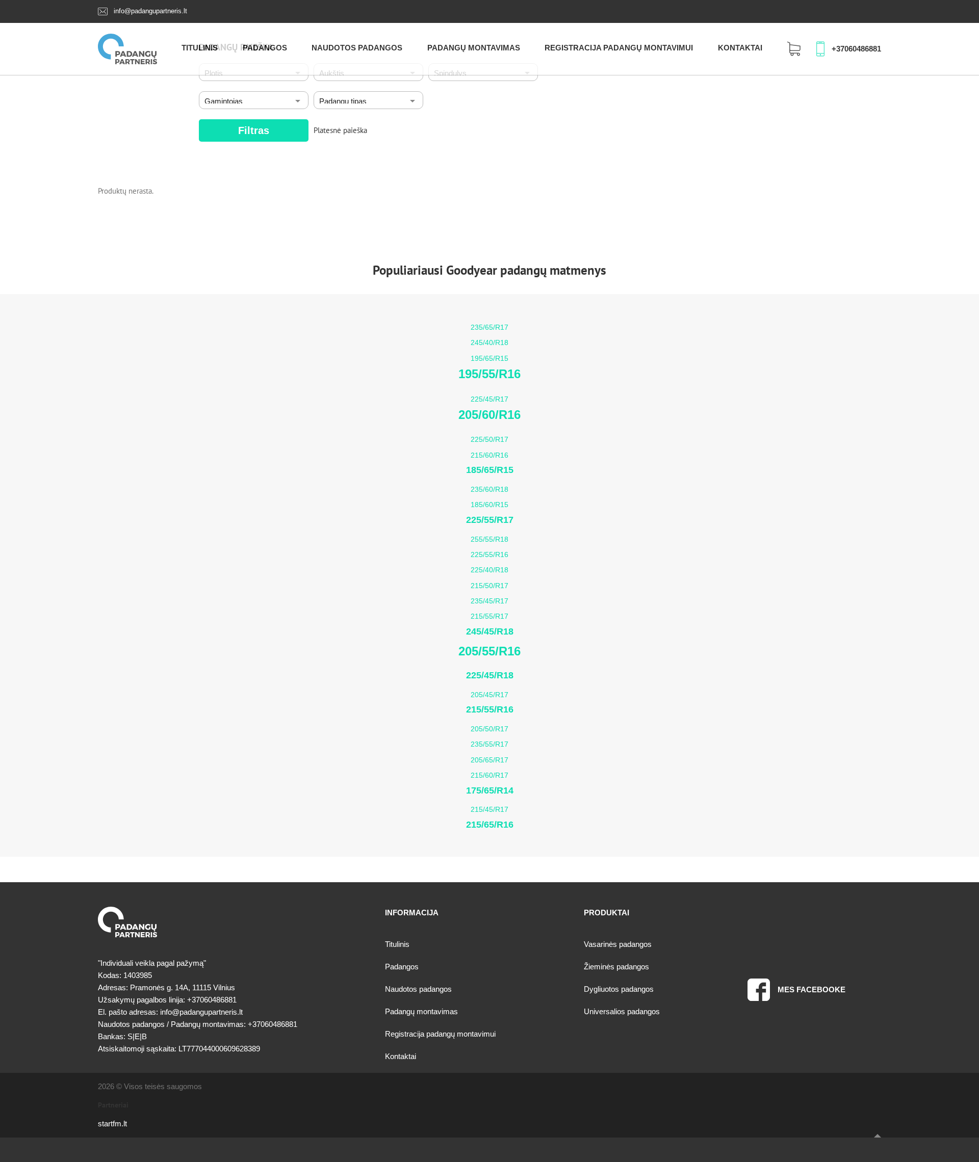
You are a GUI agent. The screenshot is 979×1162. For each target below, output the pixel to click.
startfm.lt (112, 1123)
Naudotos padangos (357, 47)
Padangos (265, 47)
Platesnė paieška (340, 130)
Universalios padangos (622, 1011)
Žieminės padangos (616, 966)
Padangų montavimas (473, 47)
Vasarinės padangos (618, 944)
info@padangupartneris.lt (150, 11)
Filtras (253, 130)
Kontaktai (740, 47)
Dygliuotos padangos (619, 989)
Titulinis (200, 47)
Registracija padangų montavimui (619, 47)
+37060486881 (856, 48)
